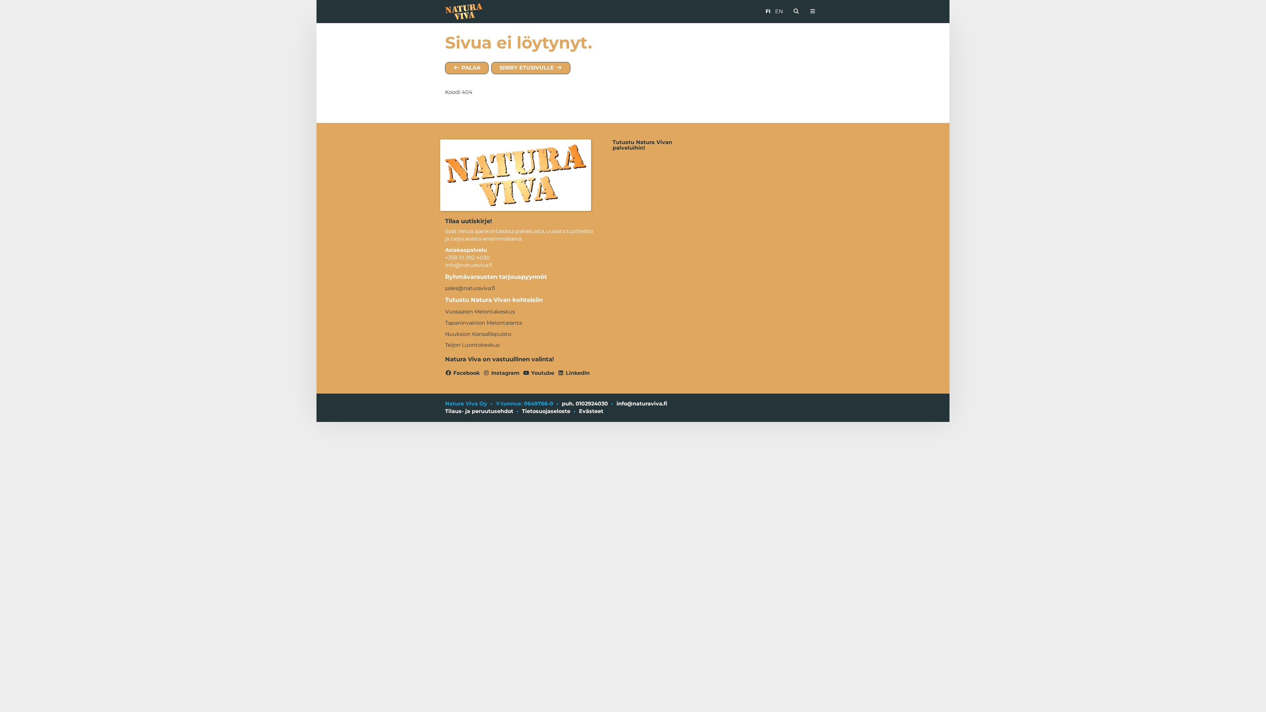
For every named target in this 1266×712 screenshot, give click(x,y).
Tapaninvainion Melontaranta (483, 323)
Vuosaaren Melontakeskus (480, 312)
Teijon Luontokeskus (472, 345)
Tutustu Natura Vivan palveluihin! (642, 145)
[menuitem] (796, 11)
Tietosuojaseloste (546, 411)
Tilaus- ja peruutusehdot (479, 411)
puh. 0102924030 (585, 403)
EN (779, 11)
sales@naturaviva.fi (470, 288)
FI (768, 11)
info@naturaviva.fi (642, 403)
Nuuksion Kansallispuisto (478, 334)
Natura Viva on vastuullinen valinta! (499, 359)
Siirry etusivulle (527, 68)
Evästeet (591, 411)
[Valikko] (812, 11)
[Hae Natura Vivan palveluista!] (796, 11)
